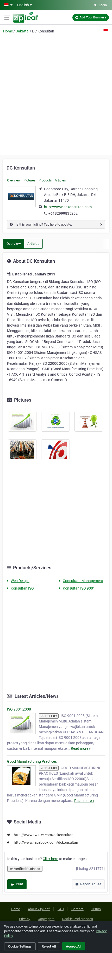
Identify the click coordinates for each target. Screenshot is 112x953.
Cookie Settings (20, 946)
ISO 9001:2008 (19, 709)
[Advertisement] (56, 96)
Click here (50, 859)
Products (45, 180)
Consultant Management (83, 581)
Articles (60, 180)
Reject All (49, 946)
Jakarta (22, 31)
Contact (77, 909)
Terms (96, 909)
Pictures (29, 180)
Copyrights (46, 919)
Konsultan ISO (22, 588)
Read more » (81, 748)
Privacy (24, 919)
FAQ (61, 909)
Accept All (73, 946)
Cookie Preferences (77, 919)
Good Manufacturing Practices (32, 761)
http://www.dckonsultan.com (68, 207)
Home (8, 31)
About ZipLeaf (39, 909)
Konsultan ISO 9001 (79, 588)
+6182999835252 (63, 213)
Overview (14, 180)
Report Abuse (90, 884)
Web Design (20, 581)
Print (19, 884)
